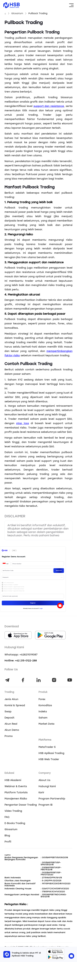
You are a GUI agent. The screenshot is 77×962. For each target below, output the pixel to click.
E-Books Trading (15, 823)
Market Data (46, 724)
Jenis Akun (11, 699)
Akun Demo (12, 730)
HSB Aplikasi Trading (51, 753)
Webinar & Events (16, 786)
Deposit (9, 717)
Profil (8, 841)
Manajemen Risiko (16, 798)
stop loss (22, 423)
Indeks (42, 711)
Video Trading (13, 811)
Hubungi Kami (47, 786)
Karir (41, 792)
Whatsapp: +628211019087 (21, 654)
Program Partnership (51, 798)
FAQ (7, 817)
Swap (8, 711)
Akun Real (11, 724)
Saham (42, 717)
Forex (41, 699)
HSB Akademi (13, 780)
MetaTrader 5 (47, 747)
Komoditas (45, 705)
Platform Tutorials (16, 792)
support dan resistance (48, 106)
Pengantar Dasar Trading (21, 805)
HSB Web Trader (48, 759)
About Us (44, 780)
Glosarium (17, 13)
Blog (7, 835)
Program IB (45, 805)
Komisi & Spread (15, 705)
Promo (9, 736)
